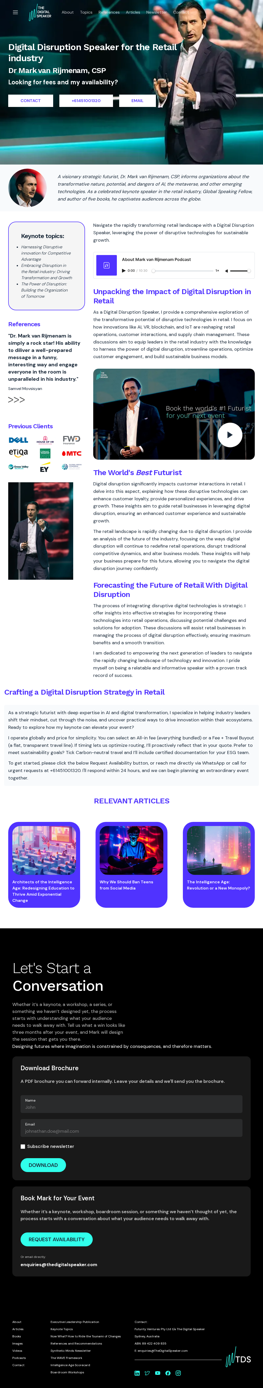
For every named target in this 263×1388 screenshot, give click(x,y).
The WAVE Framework (66, 1358)
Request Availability (56, 1239)
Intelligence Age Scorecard (70, 1365)
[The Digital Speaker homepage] (40, 12)
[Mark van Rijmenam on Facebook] (168, 1373)
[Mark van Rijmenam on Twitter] (147, 1373)
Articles (133, 12)
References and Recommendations (76, 1343)
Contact (181, 12)
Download (43, 1165)
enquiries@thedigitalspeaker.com (59, 1265)
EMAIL (138, 100)
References (109, 12)
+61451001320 (86, 100)
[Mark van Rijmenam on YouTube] (157, 1373)
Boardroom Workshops (67, 1372)
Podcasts (19, 1358)
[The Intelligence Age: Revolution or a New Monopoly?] (219, 850)
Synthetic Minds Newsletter (71, 1351)
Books (16, 1336)
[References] (16, 404)
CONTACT (31, 100)
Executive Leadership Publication (75, 1322)
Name (30, 1100)
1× (217, 271)
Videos (17, 1351)
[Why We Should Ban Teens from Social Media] (131, 850)
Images (17, 1343)
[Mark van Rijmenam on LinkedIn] (137, 1373)
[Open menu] (15, 12)
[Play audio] (124, 271)
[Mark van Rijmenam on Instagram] (178, 1373)
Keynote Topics (62, 1329)
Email (30, 1124)
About (68, 12)
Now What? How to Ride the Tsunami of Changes (86, 1336)
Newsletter (156, 12)
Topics (86, 12)
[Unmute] (227, 271)
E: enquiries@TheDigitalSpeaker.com (161, 1351)
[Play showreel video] (174, 414)
